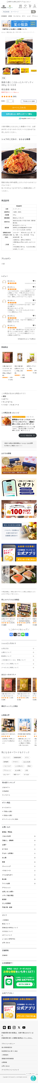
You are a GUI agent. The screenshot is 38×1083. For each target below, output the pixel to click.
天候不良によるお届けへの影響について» (14, 29)
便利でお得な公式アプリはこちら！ (19, 1)
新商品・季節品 (7, 832)
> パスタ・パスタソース (10, 405)
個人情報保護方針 (7, 1047)
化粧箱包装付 (17, 757)
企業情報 (4, 1062)
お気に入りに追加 (29, 101)
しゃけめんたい (19, 766)
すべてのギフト (6, 807)
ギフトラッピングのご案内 (10, 819)
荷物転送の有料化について (10, 927)
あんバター (7, 774)
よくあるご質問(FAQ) (8, 939)
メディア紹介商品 (8, 895)
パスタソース (6, 870)
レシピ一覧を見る (27, 435)
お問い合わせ (6, 942)
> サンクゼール (7, 402)
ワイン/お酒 (6, 883)
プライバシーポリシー (8, 1043)
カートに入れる (19, 107)
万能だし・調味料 (8, 840)
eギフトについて (7, 935)
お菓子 (4, 845)
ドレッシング (6, 866)
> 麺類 (3, 396)
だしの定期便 (6, 903)
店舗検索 (5, 955)
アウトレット (7, 770)
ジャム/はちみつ (7, 875)
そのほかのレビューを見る (26, 339)
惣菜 (3, 862)
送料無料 (6, 762)
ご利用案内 (5, 920)
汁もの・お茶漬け (8, 853)
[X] (15, 635)
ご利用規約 (5, 1055)
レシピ (29, 16)
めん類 (4, 857)
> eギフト (5, 399)
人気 (26, 770)
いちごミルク (7, 766)
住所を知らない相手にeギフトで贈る (19, 114)
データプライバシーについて (10, 1070)
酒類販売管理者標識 (8, 1058)
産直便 (10, 16)
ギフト (24, 16)
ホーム (3, 32)
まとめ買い (18, 770)
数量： (3, 101)
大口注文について (7, 931)
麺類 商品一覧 (10, 32)
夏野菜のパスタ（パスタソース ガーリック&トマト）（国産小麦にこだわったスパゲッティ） (24, 422)
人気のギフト (6, 787)
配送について (6, 924)
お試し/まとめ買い (8, 891)
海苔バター (17, 774)
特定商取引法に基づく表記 (10, 1051)
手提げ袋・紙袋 (7, 907)
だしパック (7, 757)
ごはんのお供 (26, 762)
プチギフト (15, 762)
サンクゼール (16, 16)
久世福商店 (4, 16)
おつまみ (26, 774)
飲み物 (4, 879)
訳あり (29, 766)
